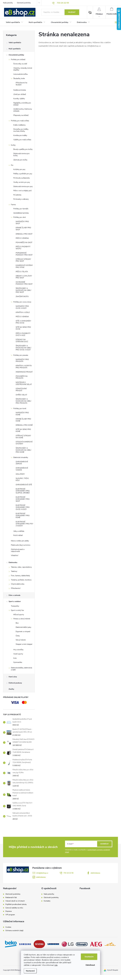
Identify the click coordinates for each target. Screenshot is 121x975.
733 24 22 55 (68, 873)
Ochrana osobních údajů (14, 931)
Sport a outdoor (15, 601)
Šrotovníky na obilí (20, 64)
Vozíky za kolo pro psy (21, 182)
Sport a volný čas (17, 610)
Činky (18, 636)
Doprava (8, 911)
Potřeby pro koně (19, 408)
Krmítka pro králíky (20, 135)
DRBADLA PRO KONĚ (24, 425)
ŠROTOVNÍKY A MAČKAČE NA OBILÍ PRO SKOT (23, 290)
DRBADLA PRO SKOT (24, 234)
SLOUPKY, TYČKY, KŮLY (22, 479)
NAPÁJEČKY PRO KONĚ (22, 414)
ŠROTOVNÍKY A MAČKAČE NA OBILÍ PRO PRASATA (23, 401)
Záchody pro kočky (20, 160)
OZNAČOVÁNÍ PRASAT (21, 389)
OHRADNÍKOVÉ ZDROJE (22, 463)
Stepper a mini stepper (24, 644)
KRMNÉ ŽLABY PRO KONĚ (23, 420)
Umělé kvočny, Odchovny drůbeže (22, 110)
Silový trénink (21, 640)
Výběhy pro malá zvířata (22, 140)
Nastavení (30, 971)
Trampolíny (15, 606)
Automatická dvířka (20, 74)
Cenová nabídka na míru (14, 908)
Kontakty (47, 901)
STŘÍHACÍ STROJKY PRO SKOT (23, 260)
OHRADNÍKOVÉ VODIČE (22, 469)
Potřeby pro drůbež (18, 59)
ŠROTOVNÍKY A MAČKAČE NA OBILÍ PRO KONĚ (23, 450)
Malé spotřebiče (15, 49)
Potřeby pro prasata (20, 355)
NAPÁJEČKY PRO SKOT (22, 222)
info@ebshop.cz (42, 873)
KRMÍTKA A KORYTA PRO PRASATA (24, 367)
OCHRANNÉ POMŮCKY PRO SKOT (24, 283)
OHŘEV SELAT (21, 395)
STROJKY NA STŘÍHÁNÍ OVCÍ (22, 340)
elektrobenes (95, 873)
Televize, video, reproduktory (21, 567)
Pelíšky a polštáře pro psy (22, 174)
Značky (11, 689)
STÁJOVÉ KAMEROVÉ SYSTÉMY (24, 443)
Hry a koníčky (18, 649)
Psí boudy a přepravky (21, 178)
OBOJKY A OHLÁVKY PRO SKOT (24, 277)
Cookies (8, 927)
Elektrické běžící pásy (23, 627)
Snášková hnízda (19, 90)
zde (55, 965)
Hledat (72, 12)
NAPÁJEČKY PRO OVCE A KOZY (22, 307)
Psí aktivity (17, 195)
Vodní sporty (18, 654)
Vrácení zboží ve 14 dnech (15, 901)
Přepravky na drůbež (20, 115)
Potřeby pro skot (19, 217)
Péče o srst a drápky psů (22, 190)
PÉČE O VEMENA (22, 238)
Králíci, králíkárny (19, 125)
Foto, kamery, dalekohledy (20, 575)
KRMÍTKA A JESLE (23, 312)
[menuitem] (14, 22)
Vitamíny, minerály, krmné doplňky (22, 69)
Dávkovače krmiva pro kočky (21, 154)
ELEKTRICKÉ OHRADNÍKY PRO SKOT (23, 499)
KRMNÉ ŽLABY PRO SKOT (23, 229)
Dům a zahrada (14, 595)
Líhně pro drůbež (19, 94)
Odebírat (104, 844)
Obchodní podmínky (24, 3)
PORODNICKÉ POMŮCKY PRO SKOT (24, 254)
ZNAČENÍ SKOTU (22, 296)
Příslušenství (15, 588)
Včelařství (14, 555)
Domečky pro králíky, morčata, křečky (20, 130)
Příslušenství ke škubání (21, 84)
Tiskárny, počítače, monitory (21, 580)
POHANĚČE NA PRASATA (22, 377)
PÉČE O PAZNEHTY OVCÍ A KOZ (23, 334)
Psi (12, 165)
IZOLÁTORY (20, 474)
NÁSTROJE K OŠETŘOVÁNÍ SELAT (24, 383)
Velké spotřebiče (15, 42)
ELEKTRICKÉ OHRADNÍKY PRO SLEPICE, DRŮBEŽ (23, 491)
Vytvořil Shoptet (112, 970)
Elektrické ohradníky (20, 457)
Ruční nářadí (18, 535)
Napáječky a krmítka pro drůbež (22, 104)
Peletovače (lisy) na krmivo (20, 545)
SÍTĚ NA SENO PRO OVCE (23, 328)
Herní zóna (13, 677)
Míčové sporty (18, 614)
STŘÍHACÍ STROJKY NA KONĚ (23, 437)
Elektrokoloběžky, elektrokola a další (21, 669)
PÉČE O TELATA (22, 271)
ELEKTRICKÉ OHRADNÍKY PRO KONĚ (23, 515)
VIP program (10, 915)
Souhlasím (89, 956)
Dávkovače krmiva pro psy (23, 186)
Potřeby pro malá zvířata (20, 121)
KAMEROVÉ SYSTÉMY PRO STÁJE (24, 266)
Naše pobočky (8, 3)
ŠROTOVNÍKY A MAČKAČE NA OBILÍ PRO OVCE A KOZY (23, 348)
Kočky (13, 145)
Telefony (14, 571)
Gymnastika (17, 662)
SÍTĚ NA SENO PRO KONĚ (23, 430)
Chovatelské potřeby (16, 55)
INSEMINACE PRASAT (24, 372)
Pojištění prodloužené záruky (16, 904)
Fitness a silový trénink (21, 619)
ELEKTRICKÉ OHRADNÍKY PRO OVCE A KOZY (23, 507)
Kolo (15, 658)
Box (17, 623)
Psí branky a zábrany (21, 199)
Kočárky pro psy (19, 169)
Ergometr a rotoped (23, 631)
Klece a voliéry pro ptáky (20, 541)
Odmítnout (90, 965)
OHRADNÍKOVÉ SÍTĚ (24, 485)
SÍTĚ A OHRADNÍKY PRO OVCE (23, 322)
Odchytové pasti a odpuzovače (17, 550)
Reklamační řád (11, 897)
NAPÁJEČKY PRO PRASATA (22, 360)
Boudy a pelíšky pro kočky (22, 149)
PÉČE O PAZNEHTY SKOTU (23, 247)
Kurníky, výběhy (19, 98)
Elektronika (13, 562)
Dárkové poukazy (15, 683)
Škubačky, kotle (19, 78)
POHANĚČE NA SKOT (24, 242)
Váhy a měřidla (18, 531)
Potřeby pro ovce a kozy (22, 302)
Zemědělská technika (21, 213)
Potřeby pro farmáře (20, 209)
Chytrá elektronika (17, 584)
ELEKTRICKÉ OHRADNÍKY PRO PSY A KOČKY (24, 524)
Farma (13, 204)
